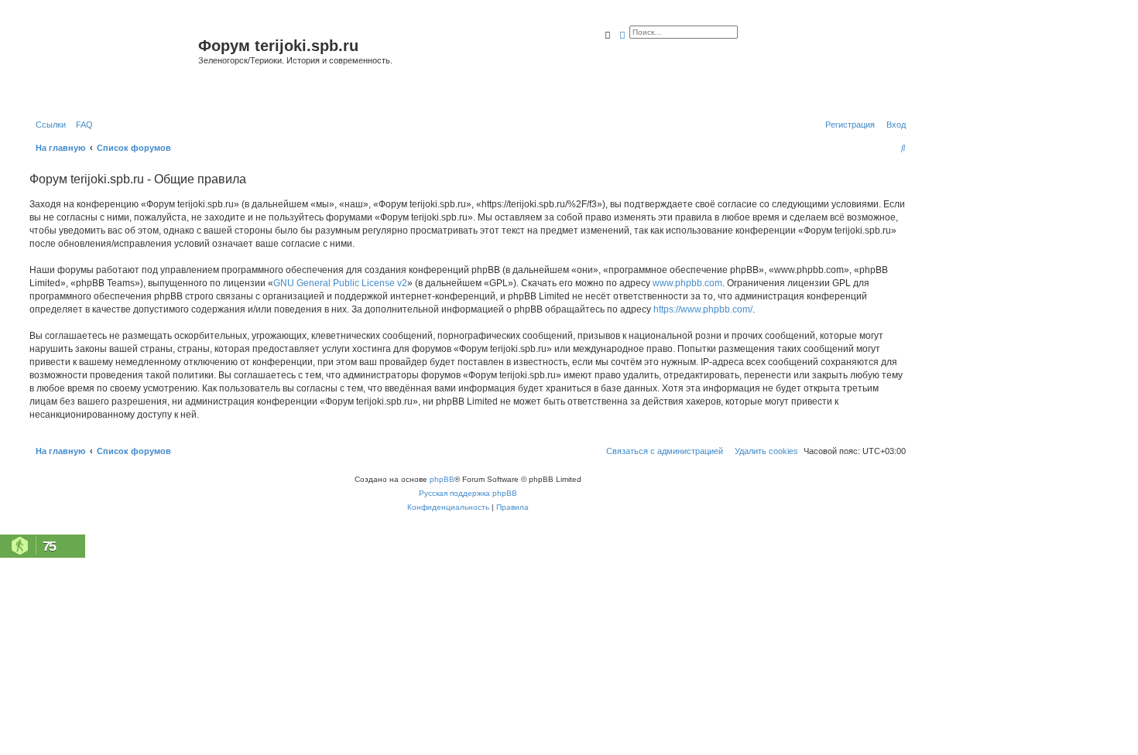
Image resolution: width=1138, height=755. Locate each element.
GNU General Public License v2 (340, 283)
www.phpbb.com (687, 283)
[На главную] (112, 65)
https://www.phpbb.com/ (702, 309)
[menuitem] (81, 124)
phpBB (442, 479)
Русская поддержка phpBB (468, 493)
